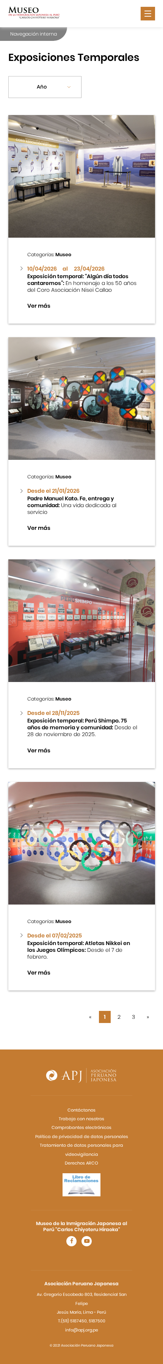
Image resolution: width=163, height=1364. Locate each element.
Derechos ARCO (81, 1163)
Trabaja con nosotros (81, 1119)
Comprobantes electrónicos (81, 1127)
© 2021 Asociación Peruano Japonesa (81, 1345)
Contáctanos (81, 1110)
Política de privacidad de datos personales (81, 1137)
